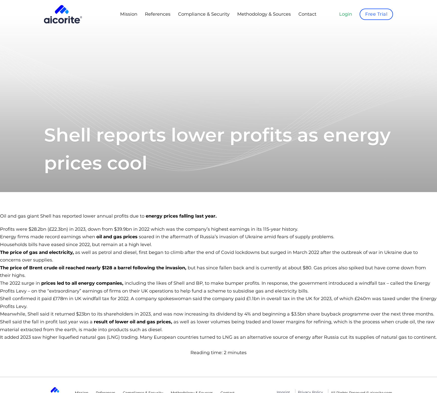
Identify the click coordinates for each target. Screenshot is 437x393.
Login (345, 14)
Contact (307, 14)
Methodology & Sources (264, 14)
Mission (128, 14)
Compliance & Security (204, 14)
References (157, 14)
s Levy (19, 291)
